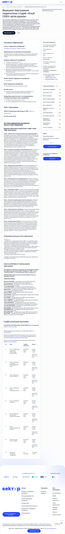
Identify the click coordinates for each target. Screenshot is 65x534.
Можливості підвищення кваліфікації (14, 6)
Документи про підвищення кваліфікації (50, 154)
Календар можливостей (27, 496)
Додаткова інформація (49, 42)
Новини (54, 495)
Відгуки (45, 133)
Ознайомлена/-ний (34, 530)
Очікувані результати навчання (18, 236)
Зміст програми (11, 107)
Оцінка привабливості (50, 86)
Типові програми (25, 513)
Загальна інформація (13, 43)
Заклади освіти (25, 503)
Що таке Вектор (56, 493)
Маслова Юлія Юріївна (48, 136)
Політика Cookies (56, 514)
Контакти (54, 512)
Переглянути (52, 158)
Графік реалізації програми (16, 322)
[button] (61, 2)
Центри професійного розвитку (29, 505)
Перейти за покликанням (10, 326)
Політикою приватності (50, 528)
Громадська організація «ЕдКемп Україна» (15, 48)
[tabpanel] (52, 138)
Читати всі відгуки (52, 146)
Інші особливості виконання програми (17, 265)
